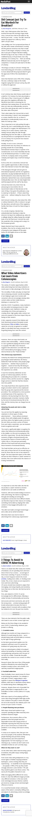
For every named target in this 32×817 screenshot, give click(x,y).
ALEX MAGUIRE (7, 540)
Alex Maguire (6, 282)
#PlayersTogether (21, 680)
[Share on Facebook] (3, 236)
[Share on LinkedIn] (7, 236)
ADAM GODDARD (7, 810)
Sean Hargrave (7, 28)
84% (17, 324)
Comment (5, 241)
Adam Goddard (7, 566)
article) (3, 579)
